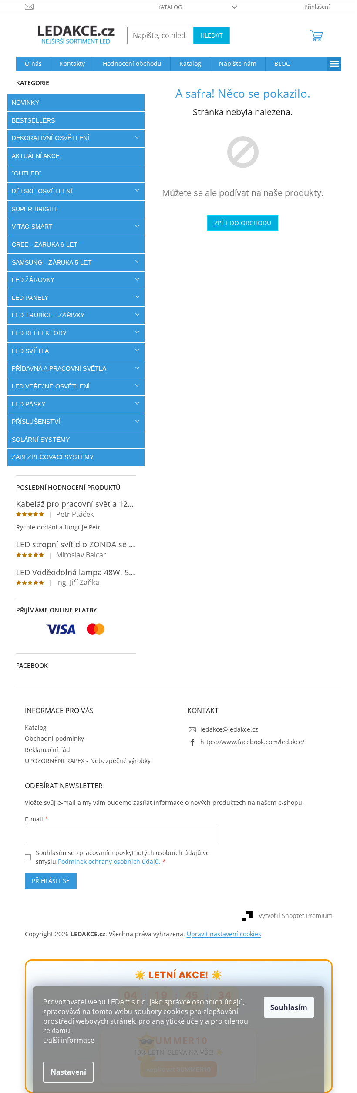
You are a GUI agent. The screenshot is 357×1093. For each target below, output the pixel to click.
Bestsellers (30, 120)
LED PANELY (26, 297)
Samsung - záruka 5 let (48, 262)
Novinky (22, 102)
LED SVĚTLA (27, 350)
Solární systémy (37, 439)
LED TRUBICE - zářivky (44, 315)
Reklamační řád (44, 750)
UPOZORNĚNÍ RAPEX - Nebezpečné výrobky (84, 760)
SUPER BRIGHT (31, 209)
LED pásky (25, 404)
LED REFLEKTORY (36, 333)
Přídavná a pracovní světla (55, 368)
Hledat (208, 35)
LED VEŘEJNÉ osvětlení (47, 386)
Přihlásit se (47, 880)
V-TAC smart (29, 226)
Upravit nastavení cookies (220, 934)
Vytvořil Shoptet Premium (292, 915)
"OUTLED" (23, 173)
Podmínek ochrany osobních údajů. (105, 861)
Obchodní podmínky (51, 738)
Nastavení (65, 1072)
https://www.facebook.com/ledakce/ (249, 742)
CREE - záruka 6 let (41, 244)
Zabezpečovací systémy (49, 457)
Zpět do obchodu (239, 223)
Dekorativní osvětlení (47, 137)
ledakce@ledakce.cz (226, 729)
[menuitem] (30, 64)
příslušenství (32, 421)
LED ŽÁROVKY (29, 279)
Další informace (65, 1040)
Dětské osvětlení (38, 191)
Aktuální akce (32, 155)
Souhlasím (285, 1007)
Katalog (166, 7)
